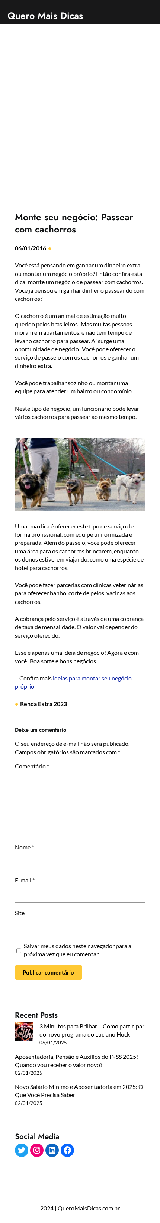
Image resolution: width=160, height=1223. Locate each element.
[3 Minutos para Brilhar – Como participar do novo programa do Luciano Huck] (24, 1032)
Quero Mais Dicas (45, 15)
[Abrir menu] (111, 15)
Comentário (32, 766)
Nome (24, 846)
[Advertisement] (80, 112)
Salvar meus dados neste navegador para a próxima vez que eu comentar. (77, 949)
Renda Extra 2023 (43, 703)
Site (20, 912)
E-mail (25, 880)
